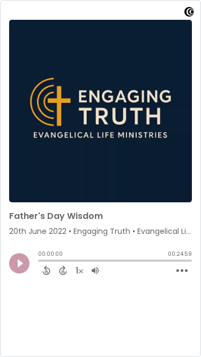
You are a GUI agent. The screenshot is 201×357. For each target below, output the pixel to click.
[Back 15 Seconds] (46, 270)
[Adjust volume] (95, 270)
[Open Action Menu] (182, 270)
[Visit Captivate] (189, 13)
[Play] (19, 263)
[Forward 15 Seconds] (63, 270)
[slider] (40, 261)
